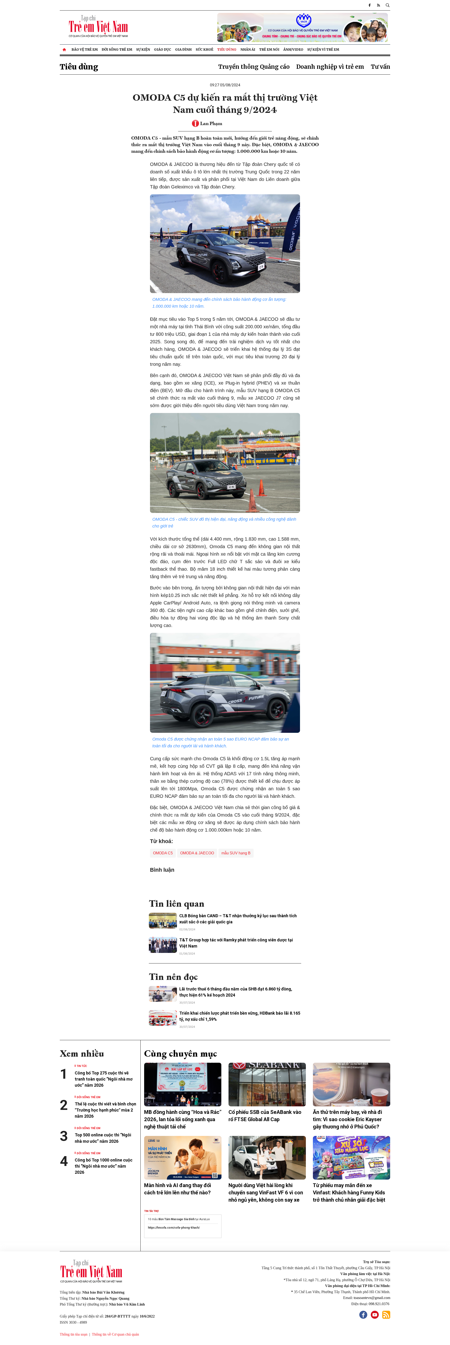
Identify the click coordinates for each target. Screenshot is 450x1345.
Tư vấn (380, 66)
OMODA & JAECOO (197, 853)
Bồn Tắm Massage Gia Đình (176, 1219)
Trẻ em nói (269, 49)
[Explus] (225, 883)
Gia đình (183, 49)
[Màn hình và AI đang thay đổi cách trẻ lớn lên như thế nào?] (182, 1158)
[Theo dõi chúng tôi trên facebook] (369, 5)
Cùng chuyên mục (180, 1053)
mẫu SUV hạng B (236, 853)
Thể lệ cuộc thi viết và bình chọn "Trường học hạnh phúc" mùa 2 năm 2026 (105, 1110)
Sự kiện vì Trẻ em (323, 49)
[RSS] (378, 5)
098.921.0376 (379, 1304)
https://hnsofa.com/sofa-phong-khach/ (174, 1227)
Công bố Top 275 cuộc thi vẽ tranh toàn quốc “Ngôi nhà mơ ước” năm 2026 (103, 1079)
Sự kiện (143, 49)
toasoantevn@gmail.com (372, 1298)
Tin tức (82, 1066)
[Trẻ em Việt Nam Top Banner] (267, 27)
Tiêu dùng (226, 49)
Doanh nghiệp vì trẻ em (330, 66)
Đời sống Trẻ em (117, 49)
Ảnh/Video (293, 49)
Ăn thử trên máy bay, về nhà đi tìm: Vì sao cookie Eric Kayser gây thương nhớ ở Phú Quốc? (347, 1119)
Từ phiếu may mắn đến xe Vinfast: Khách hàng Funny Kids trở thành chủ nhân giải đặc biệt (349, 1192)
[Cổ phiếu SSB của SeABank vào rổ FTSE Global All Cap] (267, 1084)
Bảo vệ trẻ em (84, 49)
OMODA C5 (163, 853)
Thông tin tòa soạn (73, 1334)
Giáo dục (162, 49)
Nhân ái (247, 49)
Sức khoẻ (204, 49)
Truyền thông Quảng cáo (254, 66)
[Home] (64, 49)
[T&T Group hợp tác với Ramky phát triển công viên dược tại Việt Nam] (163, 945)
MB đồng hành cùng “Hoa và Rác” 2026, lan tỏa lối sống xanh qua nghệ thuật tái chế (182, 1119)
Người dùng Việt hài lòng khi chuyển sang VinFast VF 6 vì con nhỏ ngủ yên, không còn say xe (266, 1192)
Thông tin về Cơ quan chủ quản (115, 1334)
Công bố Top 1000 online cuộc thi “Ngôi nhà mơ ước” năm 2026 (103, 1166)
